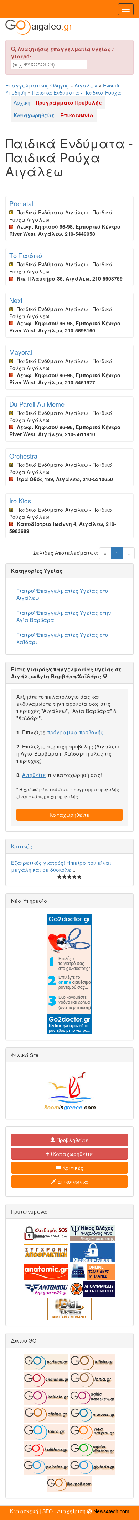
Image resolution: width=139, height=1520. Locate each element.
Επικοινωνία (72, 1181)
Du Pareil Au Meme (37, 404)
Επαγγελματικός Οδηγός (37, 85)
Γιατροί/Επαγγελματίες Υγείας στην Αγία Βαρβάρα (63, 616)
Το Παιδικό (25, 255)
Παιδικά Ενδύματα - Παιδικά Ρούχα (76, 92)
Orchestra (23, 455)
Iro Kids (20, 500)
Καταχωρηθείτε (70, 814)
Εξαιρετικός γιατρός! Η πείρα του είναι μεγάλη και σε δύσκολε (61, 866)
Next (15, 300)
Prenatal (21, 203)
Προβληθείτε (72, 1139)
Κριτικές (21, 846)
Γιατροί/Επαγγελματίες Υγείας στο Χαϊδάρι (62, 638)
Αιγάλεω (85, 85)
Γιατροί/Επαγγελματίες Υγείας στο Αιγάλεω (62, 594)
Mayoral (20, 352)
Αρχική (22, 102)
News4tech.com (111, 1511)
